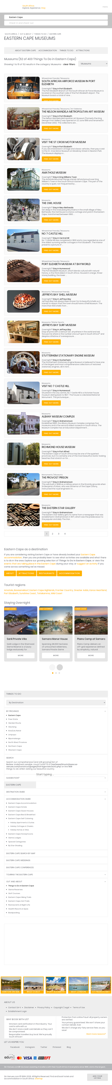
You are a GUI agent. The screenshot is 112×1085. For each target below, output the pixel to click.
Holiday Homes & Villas (19, 830)
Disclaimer (29, 1007)
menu (100, 7)
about (10, 573)
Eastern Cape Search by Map (20, 853)
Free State (13, 719)
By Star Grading (15, 845)
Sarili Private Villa (17, 639)
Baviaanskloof (21, 590)
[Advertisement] (56, 944)
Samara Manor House (55, 639)
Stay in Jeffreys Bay (62, 299)
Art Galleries (76, 108)
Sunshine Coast (27, 593)
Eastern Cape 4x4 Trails (19, 901)
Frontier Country (64, 590)
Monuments (47, 474)
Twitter (43, 1047)
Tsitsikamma (43, 593)
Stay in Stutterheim (62, 360)
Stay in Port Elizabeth (62, 88)
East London (78, 991)
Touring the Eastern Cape (19, 874)
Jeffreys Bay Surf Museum (59, 325)
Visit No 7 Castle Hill (55, 386)
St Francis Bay (101, 991)
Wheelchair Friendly (50, 78)
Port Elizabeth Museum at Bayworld (66, 264)
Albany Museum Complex (58, 416)
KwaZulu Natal (14, 730)
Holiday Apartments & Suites (22, 823)
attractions (26, 573)
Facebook (15, 1047)
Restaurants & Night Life (19, 905)
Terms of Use (79, 1007)
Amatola (8, 590)
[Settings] (94, 7)
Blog (69, 1047)
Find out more (51, 128)
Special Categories (17, 841)
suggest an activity (87, 563)
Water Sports (58, 322)
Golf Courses (14, 893)
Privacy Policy (43, 1007)
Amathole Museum (54, 172)
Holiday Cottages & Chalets (21, 826)
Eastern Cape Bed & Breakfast (22, 814)
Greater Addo (81, 590)
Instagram (30, 1047)
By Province (12, 711)
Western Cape (15, 750)
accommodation (69, 573)
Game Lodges (14, 837)
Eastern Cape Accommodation (22, 803)
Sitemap (39, 1078)
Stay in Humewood (61, 268)
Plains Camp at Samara (91, 639)
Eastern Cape (55, 34)
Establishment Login (17, 1011)
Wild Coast (56, 593)
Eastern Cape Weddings (18, 860)
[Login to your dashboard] (89, 7)
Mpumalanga (14, 738)
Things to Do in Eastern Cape (21, 885)
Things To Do (40, 34)
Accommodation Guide (18, 799)
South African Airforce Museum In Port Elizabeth (68, 82)
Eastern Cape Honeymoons (20, 834)
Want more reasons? (96, 1034)
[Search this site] (84, 7)
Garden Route (14, 723)
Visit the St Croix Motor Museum (64, 142)
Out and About (14, 881)
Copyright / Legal (61, 1007)
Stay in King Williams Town (65, 177)
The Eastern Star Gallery (58, 508)
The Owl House (51, 203)
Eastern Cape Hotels (17, 807)
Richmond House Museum (58, 447)
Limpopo (12, 734)
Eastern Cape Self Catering (20, 818)
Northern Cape (15, 746)
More (20, 655)
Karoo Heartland (98, 590)
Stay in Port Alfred (61, 451)
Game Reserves (15, 889)
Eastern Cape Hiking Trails (19, 897)
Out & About (25, 34)
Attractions (83, 50)
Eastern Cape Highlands (42, 590)
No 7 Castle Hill (52, 233)
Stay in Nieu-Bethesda (63, 207)
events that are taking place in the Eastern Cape (30, 563)
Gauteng (12, 727)
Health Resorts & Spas (18, 909)
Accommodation (48, 50)
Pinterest (57, 1047)
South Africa (11, 34)
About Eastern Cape (25, 50)
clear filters (69, 64)
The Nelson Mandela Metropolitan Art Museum (73, 111)
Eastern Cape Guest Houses (21, 810)
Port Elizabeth (11, 593)
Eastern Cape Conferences (20, 867)
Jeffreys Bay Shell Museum (59, 294)
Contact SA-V (14, 1007)
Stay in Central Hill (61, 238)
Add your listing (97, 1077)
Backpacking (14, 912)
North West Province (17, 742)
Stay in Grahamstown (63, 421)
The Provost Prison (55, 477)
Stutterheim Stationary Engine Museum (68, 355)
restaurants (46, 573)
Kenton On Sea (10, 991)
